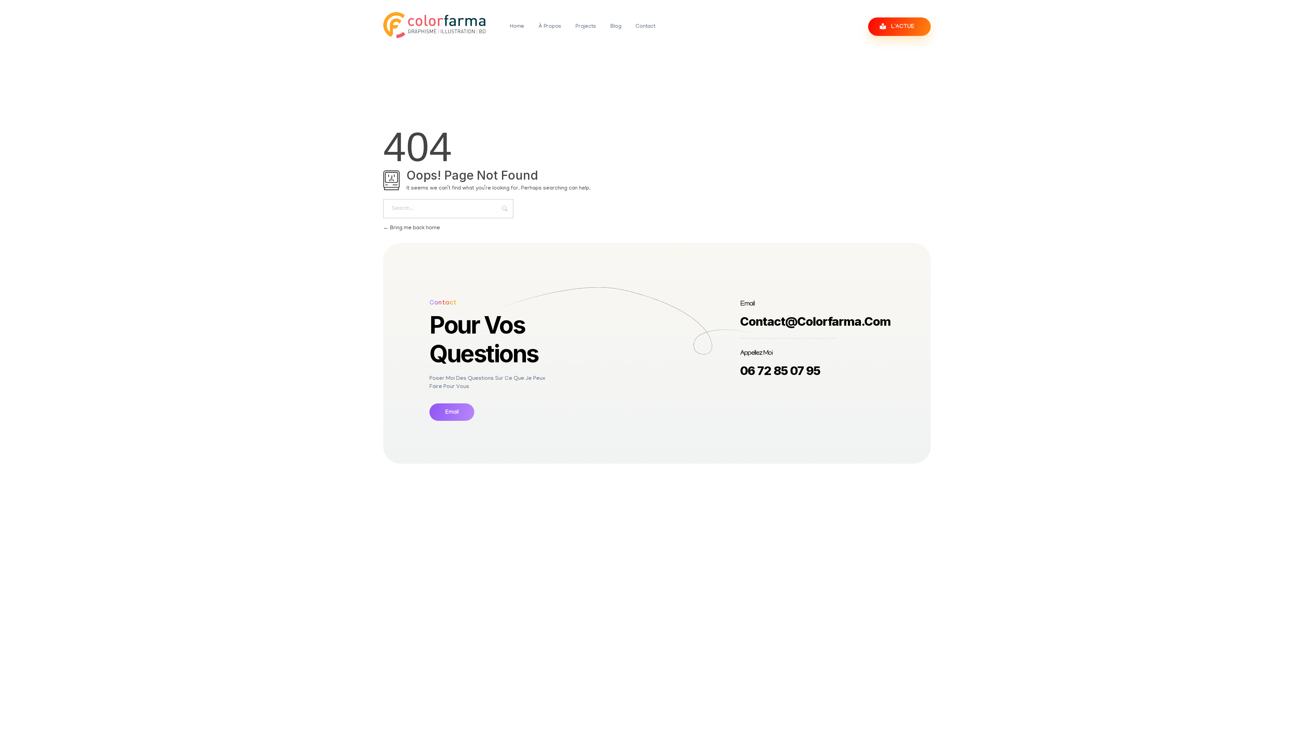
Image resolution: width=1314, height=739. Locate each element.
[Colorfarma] (434, 25)
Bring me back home (414, 228)
